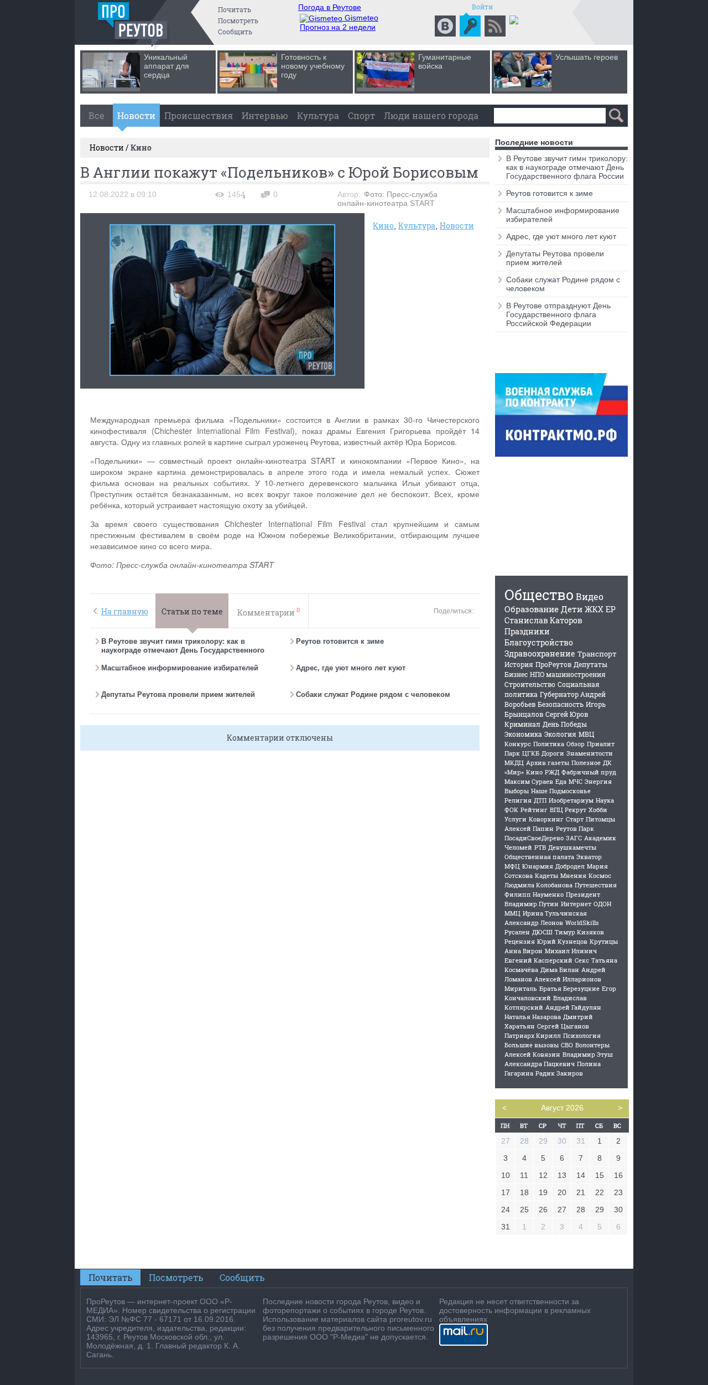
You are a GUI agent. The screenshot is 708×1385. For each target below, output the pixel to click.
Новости (136, 115)
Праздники (527, 631)
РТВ (540, 847)
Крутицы (604, 941)
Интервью (265, 115)
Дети (571, 608)
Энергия (598, 781)
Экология (560, 734)
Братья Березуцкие (569, 988)
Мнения (573, 875)
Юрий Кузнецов (562, 941)
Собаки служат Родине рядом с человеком (373, 694)
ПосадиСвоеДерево (534, 838)
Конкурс (517, 744)
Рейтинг (534, 809)
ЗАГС (574, 838)
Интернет (576, 904)
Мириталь (520, 988)
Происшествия (198, 115)
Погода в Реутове (329, 7)
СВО (567, 1045)
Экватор (589, 856)
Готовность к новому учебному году (313, 66)
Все (96, 115)
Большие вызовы (531, 1045)
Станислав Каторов (543, 620)
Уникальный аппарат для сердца (166, 66)
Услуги (515, 819)
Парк (512, 753)
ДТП (540, 800)
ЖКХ (594, 609)
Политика (548, 744)
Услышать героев (586, 57)
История (518, 664)
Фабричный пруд (588, 772)
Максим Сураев (528, 781)
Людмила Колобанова (538, 885)
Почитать (234, 9)
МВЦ (586, 734)
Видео (589, 596)
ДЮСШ (542, 932)
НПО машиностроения (568, 674)
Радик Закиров (559, 1073)
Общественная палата (539, 856)
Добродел (570, 866)
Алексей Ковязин (532, 1054)
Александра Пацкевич (539, 1064)
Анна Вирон (523, 951)
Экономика (523, 734)
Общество (539, 595)
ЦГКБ (530, 753)
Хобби (598, 809)
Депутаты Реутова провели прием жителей (178, 694)
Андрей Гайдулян (573, 1007)
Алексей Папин (529, 828)
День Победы (565, 724)
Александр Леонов (533, 922)
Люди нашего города (431, 115)
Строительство (529, 684)
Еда (560, 781)
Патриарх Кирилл (532, 1035)
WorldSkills (582, 922)
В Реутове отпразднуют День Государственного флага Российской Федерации (558, 314)
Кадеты (546, 875)
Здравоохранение (539, 653)
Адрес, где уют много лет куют (350, 668)
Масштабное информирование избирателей (179, 668)
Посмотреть (238, 20)
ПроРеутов (553, 664)
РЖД (552, 772)
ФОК (511, 809)
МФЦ (512, 866)
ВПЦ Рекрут (568, 809)
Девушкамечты (572, 847)
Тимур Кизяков (579, 932)
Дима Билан (559, 969)
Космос (600, 875)
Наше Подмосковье (561, 791)
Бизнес (516, 674)
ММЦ (512, 913)
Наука (605, 800)
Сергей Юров (566, 714)
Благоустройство (538, 642)
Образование (531, 608)
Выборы (516, 791)
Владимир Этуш (588, 1054)
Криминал (522, 724)
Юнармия (537, 866)
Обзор (575, 744)
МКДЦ (514, 762)
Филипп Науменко (534, 894)
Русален (517, 932)
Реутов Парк (575, 828)
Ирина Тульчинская (555, 913)
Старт (575, 819)
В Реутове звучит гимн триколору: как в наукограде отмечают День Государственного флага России (182, 650)
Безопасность (561, 704)
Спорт (361, 115)
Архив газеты (547, 762)
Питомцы (600, 819)
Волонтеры (592, 1045)
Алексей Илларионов (567, 979)
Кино (383, 225)
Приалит (601, 744)
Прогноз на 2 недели (338, 27)
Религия (518, 800)
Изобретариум (571, 800)
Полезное (586, 762)
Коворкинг (546, 819)
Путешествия (596, 885)
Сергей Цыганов (563, 1026)
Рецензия (519, 941)
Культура (318, 115)
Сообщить (235, 31)
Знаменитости (589, 753)
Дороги (553, 753)
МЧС (575, 781)
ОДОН (602, 904)
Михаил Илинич (571, 951)
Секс (582, 960)
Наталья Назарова (532, 1016)
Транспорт (597, 654)
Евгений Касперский (538, 960)
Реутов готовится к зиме (340, 641)
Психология (582, 1035)
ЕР (611, 609)
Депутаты (590, 664)
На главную (124, 611)
